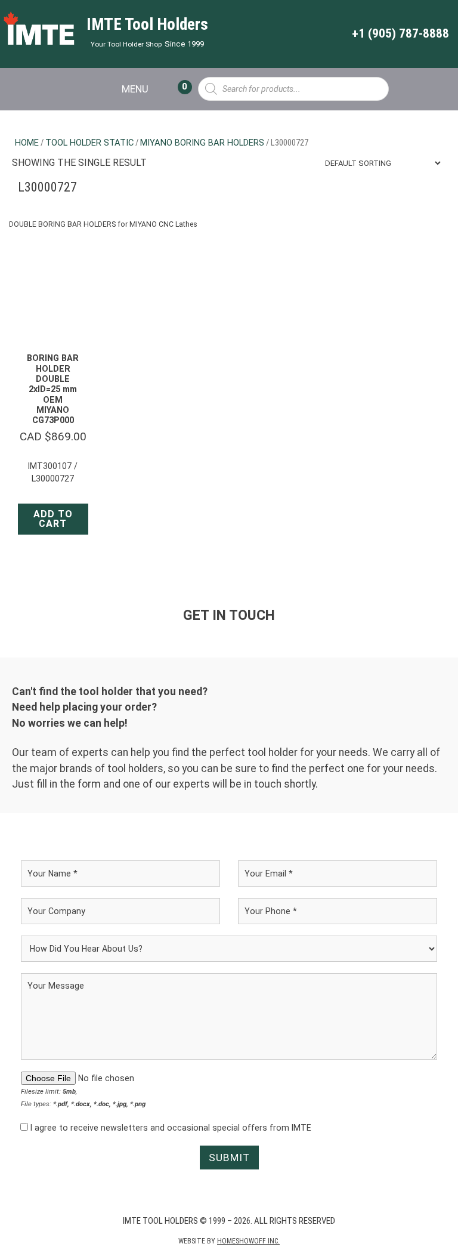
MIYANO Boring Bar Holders (202, 142)
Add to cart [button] (53, 518)
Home (27, 142)
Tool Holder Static (89, 142)
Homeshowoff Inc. (248, 1241)
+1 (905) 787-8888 (400, 33)
